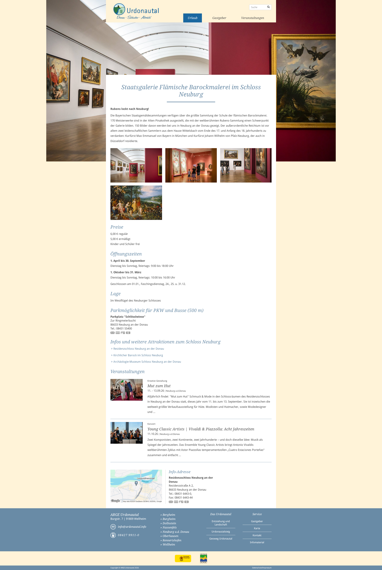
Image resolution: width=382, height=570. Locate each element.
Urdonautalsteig (221, 531)
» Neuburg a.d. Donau (174, 532)
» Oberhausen (169, 536)
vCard (123, 333)
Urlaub (192, 18)
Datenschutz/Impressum (262, 568)
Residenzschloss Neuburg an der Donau (138, 348)
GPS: (128, 333)
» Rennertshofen (170, 540)
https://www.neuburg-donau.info (118, 333)
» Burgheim (167, 519)
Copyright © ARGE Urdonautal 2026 (124, 568)
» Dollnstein (168, 523)
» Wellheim (167, 544)
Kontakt (257, 535)
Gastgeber (219, 18)
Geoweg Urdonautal (220, 538)
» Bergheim (167, 514)
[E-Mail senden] (112, 333)
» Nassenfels (168, 527)
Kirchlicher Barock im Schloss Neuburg (138, 355)
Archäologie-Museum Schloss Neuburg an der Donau (147, 361)
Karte (257, 528)
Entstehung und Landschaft (221, 523)
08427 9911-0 (128, 535)
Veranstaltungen (252, 18)
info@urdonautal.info (132, 526)
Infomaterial (257, 542)
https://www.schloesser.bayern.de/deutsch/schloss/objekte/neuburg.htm (176, 502)
